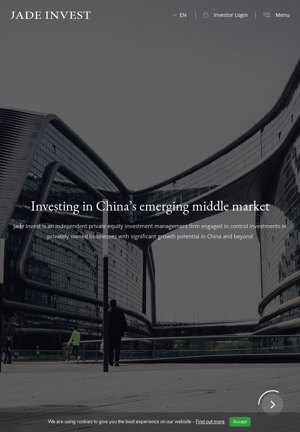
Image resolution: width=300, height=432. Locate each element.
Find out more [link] (210, 421)
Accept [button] (240, 422)
